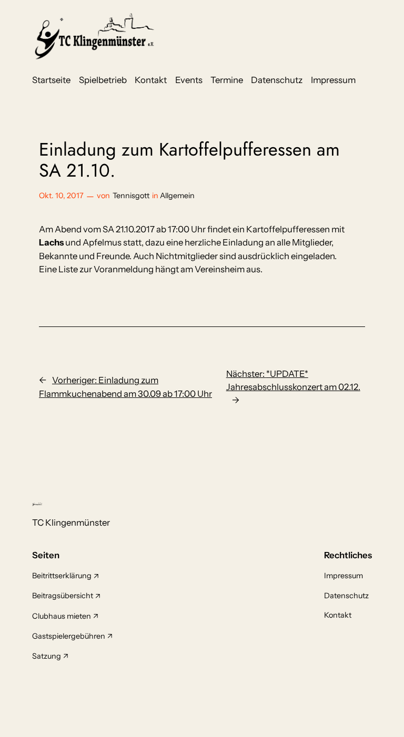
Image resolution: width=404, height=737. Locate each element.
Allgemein (177, 195)
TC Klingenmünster (71, 522)
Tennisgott (131, 195)
